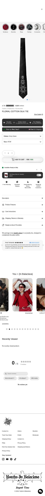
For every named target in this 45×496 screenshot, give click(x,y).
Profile (19, 435)
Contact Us (5, 431)
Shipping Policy (6, 439)
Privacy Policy (6, 451)
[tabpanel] (22, 389)
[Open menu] (6, 9)
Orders (19, 431)
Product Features (10, 204)
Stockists (35, 431)
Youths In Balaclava (8, 108)
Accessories (19, 108)
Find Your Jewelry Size (8, 447)
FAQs (3, 443)
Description (5, 198)
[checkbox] (34, 378)
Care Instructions (10, 211)
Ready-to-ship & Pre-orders (13, 225)
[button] (6, 329)
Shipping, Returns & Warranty (14, 218)
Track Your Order (7, 435)
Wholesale (36, 435)
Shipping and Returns (24, 447)
